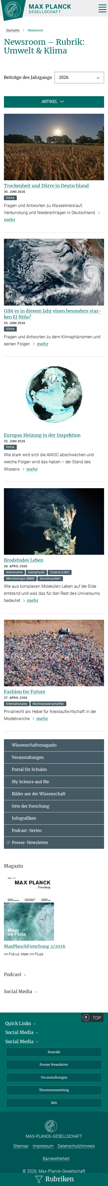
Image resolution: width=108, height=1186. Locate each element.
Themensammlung (54, 1090)
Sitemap (21, 1146)
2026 (63, 77)
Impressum (43, 1146)
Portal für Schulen (29, 769)
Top (97, 1017)
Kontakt (54, 1052)
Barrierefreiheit (56, 1158)
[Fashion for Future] (54, 653)
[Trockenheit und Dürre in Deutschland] (54, 147)
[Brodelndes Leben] (54, 521)
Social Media (20, 1032)
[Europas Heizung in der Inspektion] (54, 396)
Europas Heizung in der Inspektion (42, 435)
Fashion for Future (24, 692)
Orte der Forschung (30, 806)
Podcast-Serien (27, 830)
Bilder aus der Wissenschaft (39, 793)
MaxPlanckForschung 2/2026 (35, 946)
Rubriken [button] (59, 1179)
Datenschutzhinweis (76, 1146)
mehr (42, 343)
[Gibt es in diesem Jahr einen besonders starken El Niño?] (54, 272)
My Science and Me (30, 781)
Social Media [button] (18, 991)
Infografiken (24, 818)
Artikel (50, 101)
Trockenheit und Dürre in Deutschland (46, 186)
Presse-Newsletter (30, 842)
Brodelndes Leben (23, 560)
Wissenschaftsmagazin (34, 745)
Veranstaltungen (28, 757)
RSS (54, 1103)
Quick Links (18, 1023)
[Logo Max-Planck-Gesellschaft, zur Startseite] (47, 10)
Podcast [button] (13, 974)
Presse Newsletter (54, 1065)
